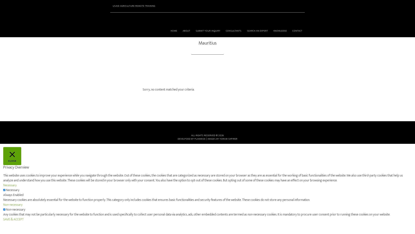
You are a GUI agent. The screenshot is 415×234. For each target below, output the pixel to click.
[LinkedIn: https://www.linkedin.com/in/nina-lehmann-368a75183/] (207, 127)
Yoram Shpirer (228, 139)
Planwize (200, 139)
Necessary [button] (10, 185)
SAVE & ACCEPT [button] (13, 219)
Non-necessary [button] (13, 205)
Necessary (12, 190)
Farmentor (139, 19)
